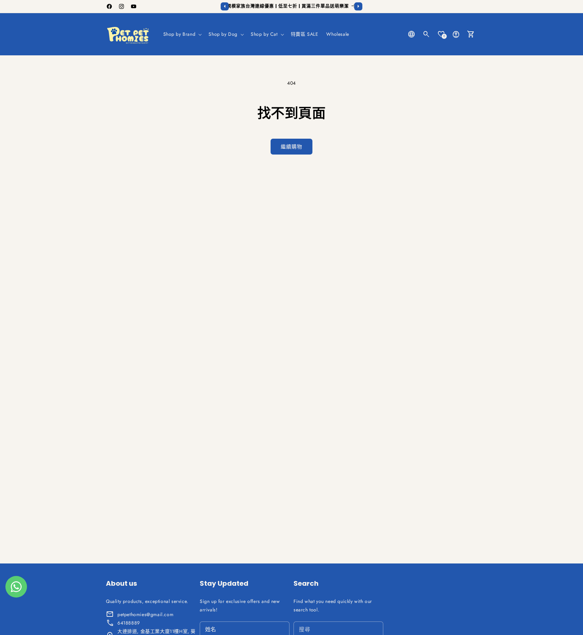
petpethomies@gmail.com (145, 614)
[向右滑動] (358, 6)
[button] (182, 34)
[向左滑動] (224, 6)
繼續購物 (291, 146)
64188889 (128, 622)
